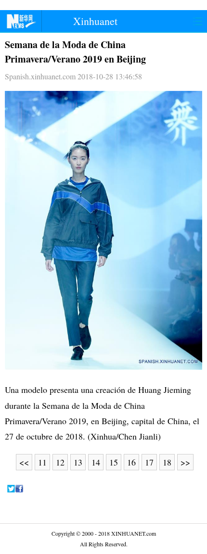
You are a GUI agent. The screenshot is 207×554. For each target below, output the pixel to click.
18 (167, 462)
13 (78, 462)
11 (42, 462)
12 (60, 462)
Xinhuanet (95, 21)
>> (185, 462)
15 (113, 462)
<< (24, 462)
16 (131, 462)
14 (95, 462)
